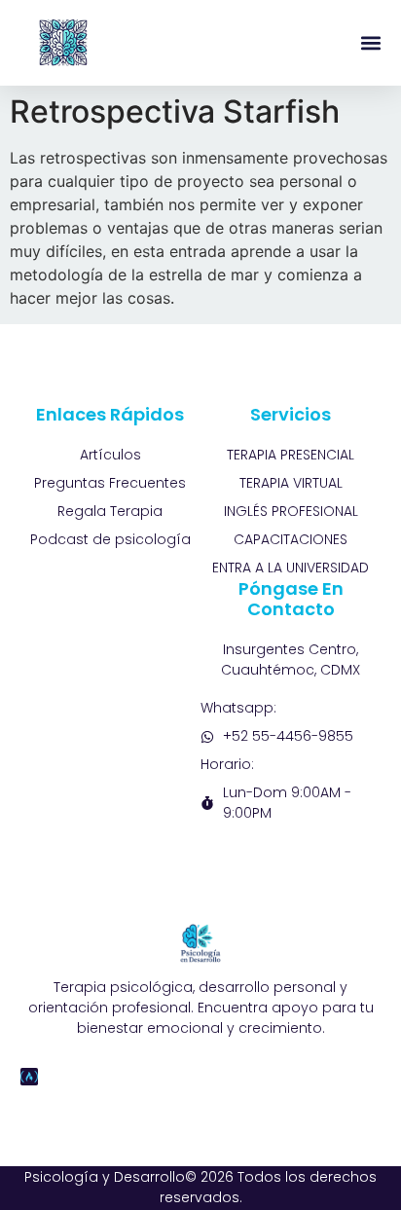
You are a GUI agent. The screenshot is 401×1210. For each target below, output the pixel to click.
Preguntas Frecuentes (110, 483)
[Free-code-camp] (29, 1076)
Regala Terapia (110, 511)
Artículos (110, 454)
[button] (370, 43)
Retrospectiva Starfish (175, 111)
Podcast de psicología (110, 539)
